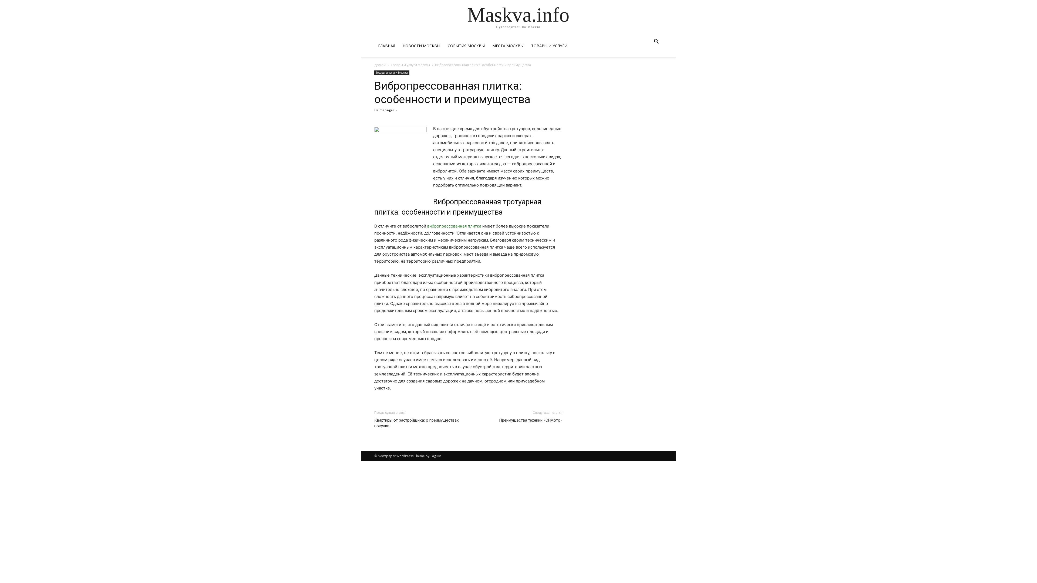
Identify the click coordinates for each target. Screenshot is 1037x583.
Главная (386, 45)
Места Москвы (508, 45)
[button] (656, 42)
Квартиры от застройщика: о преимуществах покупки (416, 423)
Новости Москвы (421, 45)
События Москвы (466, 45)
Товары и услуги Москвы (410, 65)
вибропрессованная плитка (454, 226)
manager (386, 110)
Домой (380, 65)
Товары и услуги (549, 45)
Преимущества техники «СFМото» (530, 420)
